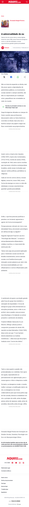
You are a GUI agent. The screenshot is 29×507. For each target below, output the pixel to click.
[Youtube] (16, 463)
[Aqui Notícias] (14, 2)
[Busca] (27, 2)
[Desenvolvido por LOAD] (19, 504)
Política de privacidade (7, 480)
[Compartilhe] (25, 77)
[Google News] (23, 463)
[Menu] (2, 1)
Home (2, 16)
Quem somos (4, 477)
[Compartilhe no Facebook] (11, 77)
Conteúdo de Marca (6, 470)
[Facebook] (12, 463)
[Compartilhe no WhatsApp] (18, 77)
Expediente (4, 492)
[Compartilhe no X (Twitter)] (4, 77)
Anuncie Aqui (4, 486)
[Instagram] (20, 463)
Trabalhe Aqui (4, 489)
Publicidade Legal (5, 468)
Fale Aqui (3, 483)
